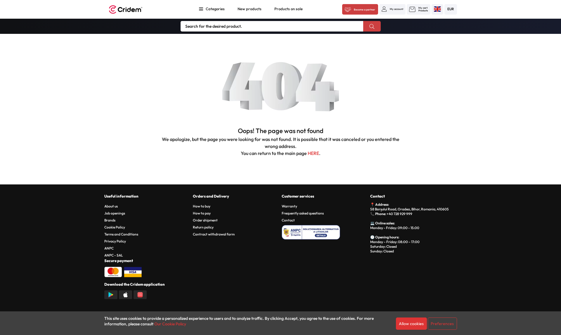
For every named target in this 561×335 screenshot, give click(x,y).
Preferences (442, 323)
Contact (288, 220)
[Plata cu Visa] (133, 271)
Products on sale (288, 8)
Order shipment (205, 220)
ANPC (109, 248)
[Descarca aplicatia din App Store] (125, 294)
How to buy (201, 206)
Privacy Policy (115, 241)
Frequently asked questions (303, 213)
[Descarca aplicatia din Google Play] (110, 294)
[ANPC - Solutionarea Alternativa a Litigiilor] (325, 231)
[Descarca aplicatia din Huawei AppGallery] (140, 294)
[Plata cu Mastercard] (113, 271)
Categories (215, 8)
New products (250, 8)
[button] (392, 9)
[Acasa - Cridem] (132, 9)
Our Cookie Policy (170, 324)
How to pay (202, 213)
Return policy (203, 227)
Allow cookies (411, 323)
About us (111, 206)
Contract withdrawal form (214, 234)
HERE (313, 153)
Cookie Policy (114, 227)
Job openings (114, 213)
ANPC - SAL (113, 255)
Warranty (289, 206)
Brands (109, 220)
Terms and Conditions (121, 234)
